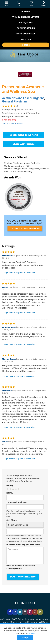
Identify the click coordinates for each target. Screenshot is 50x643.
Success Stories (26, 28)
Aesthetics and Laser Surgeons (23, 98)
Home (26, 11)
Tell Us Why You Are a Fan (25, 228)
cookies (31, 633)
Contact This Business (12, 123)
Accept (25, 637)
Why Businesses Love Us (25, 17)
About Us (26, 39)
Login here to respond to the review (19, 272)
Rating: (9, 485)
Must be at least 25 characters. (21, 567)
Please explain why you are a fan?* (23, 544)
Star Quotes (26, 22)
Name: (9, 493)
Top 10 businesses (25, 33)
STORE (26, 45)
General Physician (14, 101)
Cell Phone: (12, 520)
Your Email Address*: (16, 502)
